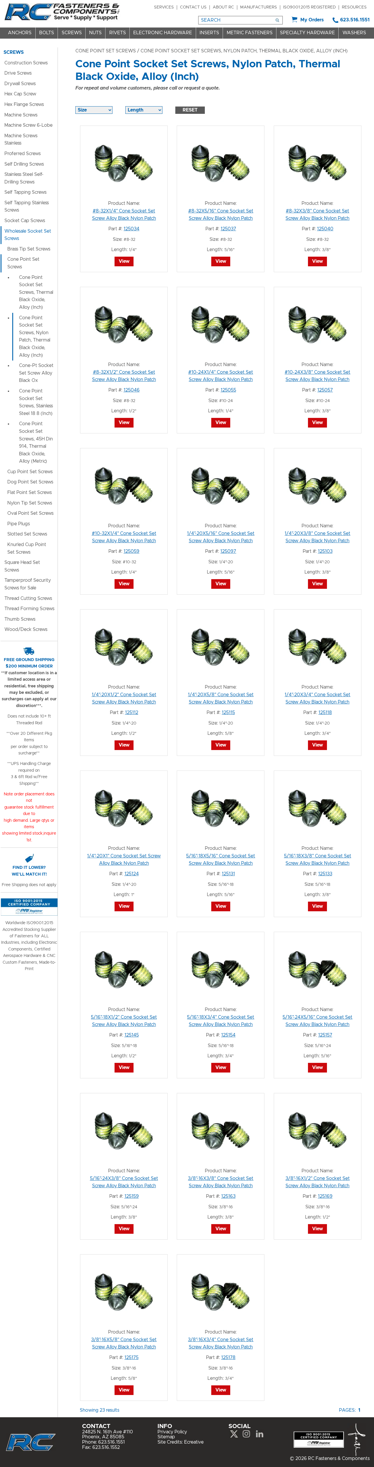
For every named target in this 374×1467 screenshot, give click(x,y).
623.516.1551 (355, 20)
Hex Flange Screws (24, 104)
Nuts (95, 32)
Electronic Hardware (162, 32)
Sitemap (166, 1437)
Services (164, 7)
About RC (223, 7)
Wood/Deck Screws (25, 629)
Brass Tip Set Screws (28, 249)
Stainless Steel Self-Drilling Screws (24, 178)
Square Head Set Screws (22, 566)
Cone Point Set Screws (105, 51)
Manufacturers (258, 7)
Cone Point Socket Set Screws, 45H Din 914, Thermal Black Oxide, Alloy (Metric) (36, 442)
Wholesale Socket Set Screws (27, 235)
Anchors (20, 32)
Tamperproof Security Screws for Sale (27, 584)
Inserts (209, 32)
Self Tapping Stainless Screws (26, 206)
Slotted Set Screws (27, 534)
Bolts (46, 32)
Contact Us (193, 7)
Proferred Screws (22, 153)
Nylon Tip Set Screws (29, 503)
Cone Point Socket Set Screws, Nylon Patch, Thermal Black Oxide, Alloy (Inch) (34, 336)
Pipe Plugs (18, 523)
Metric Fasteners (250, 32)
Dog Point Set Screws (30, 482)
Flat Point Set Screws (29, 492)
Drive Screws (18, 73)
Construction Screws (26, 63)
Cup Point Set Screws (30, 471)
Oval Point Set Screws (30, 513)
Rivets (117, 32)
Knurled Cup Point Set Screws (26, 548)
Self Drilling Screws (24, 164)
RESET (190, 110)
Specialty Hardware (307, 32)
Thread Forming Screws (29, 608)
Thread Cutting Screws (28, 598)
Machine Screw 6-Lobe (28, 125)
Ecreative (194, 1442)
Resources (354, 7)
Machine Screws (20, 115)
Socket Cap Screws (24, 220)
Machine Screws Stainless (20, 139)
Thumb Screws (19, 619)
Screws (72, 32)
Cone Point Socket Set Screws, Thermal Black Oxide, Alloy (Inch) (36, 292)
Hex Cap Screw (20, 94)
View (124, 261)
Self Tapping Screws (25, 192)
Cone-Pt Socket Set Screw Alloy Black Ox (36, 373)
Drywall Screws (20, 83)
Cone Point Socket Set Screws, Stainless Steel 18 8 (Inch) (36, 402)
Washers (354, 32)
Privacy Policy (172, 1432)
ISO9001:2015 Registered (309, 7)
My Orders (312, 20)
